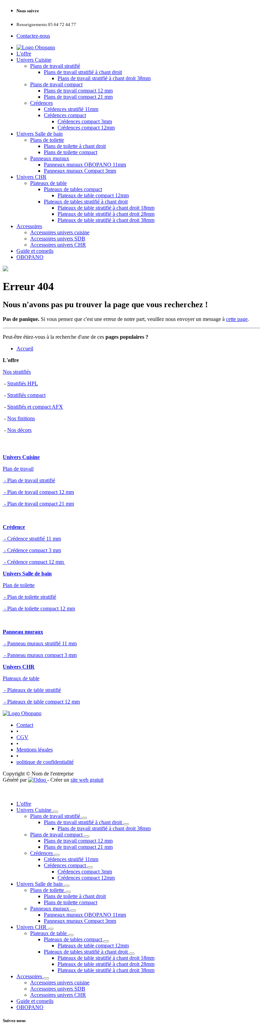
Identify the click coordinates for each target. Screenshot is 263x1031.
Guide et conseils (34, 251)
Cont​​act (24, 725)
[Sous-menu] (55, 812)
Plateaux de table (48, 183)
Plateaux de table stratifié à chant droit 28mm (106, 214)
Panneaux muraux (49, 158)
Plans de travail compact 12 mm (78, 91)
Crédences (41, 103)
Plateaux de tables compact (73, 189)
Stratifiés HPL (22, 383)
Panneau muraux (23, 632)
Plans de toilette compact (70, 152)
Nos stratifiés (17, 372)
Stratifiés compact (26, 395)
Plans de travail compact (56, 84)
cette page (237, 319)
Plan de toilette (19, 585)
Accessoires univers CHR (58, 245)
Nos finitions (21, 418)
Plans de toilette (47, 140)
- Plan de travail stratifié (29, 480)
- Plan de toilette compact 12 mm (39, 608)
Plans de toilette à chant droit (75, 146)
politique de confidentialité (45, 762)
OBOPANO (29, 257)
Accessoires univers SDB (57, 238)
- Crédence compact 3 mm (32, 550)
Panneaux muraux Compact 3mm (80, 171)
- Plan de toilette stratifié (29, 597)
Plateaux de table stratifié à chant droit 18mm (106, 208)
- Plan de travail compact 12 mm (38, 492)
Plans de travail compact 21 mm (78, 97)
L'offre (23, 54)
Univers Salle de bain (39, 134)
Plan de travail (18, 469)
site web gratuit (87, 780)
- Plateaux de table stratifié (32, 690)
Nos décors (19, 430)
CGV (22, 737)
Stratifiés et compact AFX (35, 407)
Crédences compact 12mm (86, 128)
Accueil (24, 348)
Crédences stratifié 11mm (71, 109)
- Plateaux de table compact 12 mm (41, 702)
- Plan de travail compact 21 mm (38, 504)
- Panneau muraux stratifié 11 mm (40, 643)
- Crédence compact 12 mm (34, 562)
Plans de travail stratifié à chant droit (83, 72)
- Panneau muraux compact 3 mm (40, 655)
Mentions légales (34, 750)
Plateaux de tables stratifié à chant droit (86, 201)
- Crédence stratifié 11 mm (32, 539)
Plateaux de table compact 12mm (93, 195)
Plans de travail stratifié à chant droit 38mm (104, 78)
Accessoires (29, 226)
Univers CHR (31, 177)
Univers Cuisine (33, 60)
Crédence (14, 527)
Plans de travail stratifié (55, 66)
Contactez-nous (33, 36)
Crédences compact (65, 115)
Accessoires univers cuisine (59, 232)
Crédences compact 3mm (85, 121)
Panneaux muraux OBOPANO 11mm (85, 164)
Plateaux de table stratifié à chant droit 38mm (106, 220)
